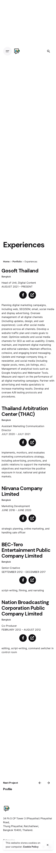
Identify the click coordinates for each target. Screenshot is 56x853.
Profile (7, 789)
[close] (47, 845)
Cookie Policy (31, 846)
